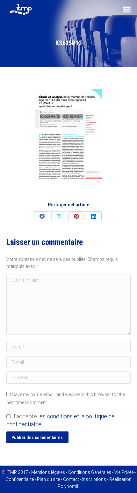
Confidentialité (20, 479)
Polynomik (68, 486)
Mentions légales (48, 472)
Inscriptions (94, 479)
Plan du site (48, 479)
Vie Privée (123, 472)
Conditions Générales (89, 472)
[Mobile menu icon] (127, 9)
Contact (71, 479)
